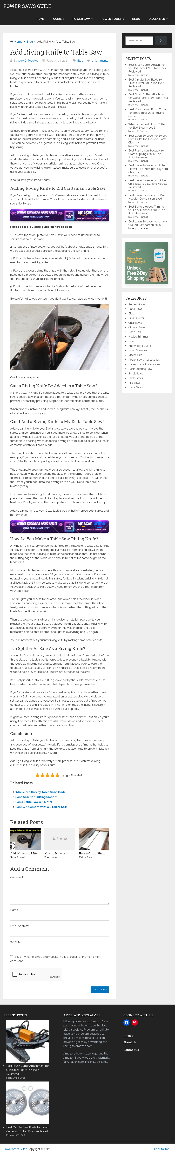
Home (41, 19)
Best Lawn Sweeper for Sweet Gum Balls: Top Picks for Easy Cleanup (147, 139)
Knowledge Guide (139, 345)
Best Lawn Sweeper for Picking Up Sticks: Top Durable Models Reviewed (147, 184)
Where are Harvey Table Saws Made (40, 792)
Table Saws (135, 378)
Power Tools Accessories (144, 364)
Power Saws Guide (27, 6)
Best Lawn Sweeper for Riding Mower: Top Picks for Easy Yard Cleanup (148, 169)
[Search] (161, 40)
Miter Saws (135, 355)
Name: (14, 910)
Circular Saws (136, 327)
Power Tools (111, 19)
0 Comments (100, 60)
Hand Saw (134, 332)
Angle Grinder (136, 304)
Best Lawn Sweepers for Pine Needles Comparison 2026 (146, 197)
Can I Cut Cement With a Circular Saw (41, 807)
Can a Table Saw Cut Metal (33, 802)
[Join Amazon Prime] (146, 263)
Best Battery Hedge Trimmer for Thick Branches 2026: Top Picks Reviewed (146, 210)
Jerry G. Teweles (28, 60)
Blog (136, 19)
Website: (15, 942)
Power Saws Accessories (144, 359)
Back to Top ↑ (163, 1149)
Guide (57, 19)
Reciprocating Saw (140, 369)
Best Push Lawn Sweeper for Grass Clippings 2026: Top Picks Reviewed (146, 154)
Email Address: (19, 926)
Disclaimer (157, 19)
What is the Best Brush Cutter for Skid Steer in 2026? (147, 126)
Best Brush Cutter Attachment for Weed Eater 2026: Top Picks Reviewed (148, 98)
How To (133, 341)
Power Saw (81, 19)
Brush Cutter (136, 318)
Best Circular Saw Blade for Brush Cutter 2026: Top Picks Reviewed (146, 83)
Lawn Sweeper (137, 350)
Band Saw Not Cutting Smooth (36, 797)
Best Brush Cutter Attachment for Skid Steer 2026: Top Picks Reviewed (147, 68)
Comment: (17, 877)
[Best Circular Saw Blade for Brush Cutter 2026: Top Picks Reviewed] (27, 1102)
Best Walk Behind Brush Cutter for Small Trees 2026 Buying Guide (147, 113)
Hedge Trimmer (138, 336)
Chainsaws (135, 322)
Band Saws (135, 309)
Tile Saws (134, 382)
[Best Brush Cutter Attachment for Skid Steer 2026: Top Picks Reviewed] (27, 1041)
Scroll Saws (135, 373)
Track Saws (135, 387)
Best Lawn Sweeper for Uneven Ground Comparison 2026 (148, 223)
